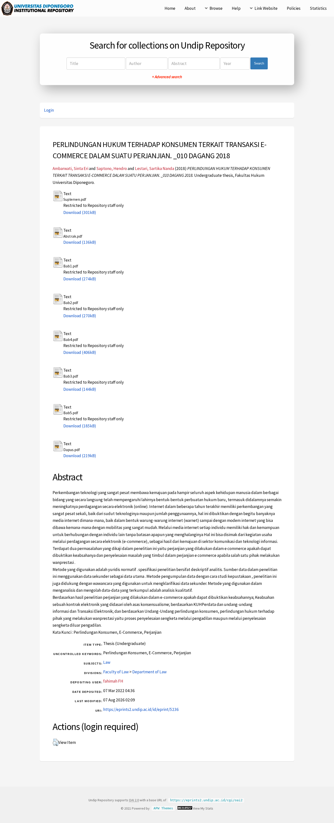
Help (236, 8)
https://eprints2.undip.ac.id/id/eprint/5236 (141, 709)
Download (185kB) (79, 426)
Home (170, 8)
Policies (294, 8)
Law (106, 662)
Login (49, 110)
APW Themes (163, 808)
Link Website (266, 8)
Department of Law (149, 672)
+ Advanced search (167, 76)
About (190, 8)
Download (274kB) (79, 279)
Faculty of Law (116, 672)
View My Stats (203, 808)
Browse (216, 8)
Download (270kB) (79, 315)
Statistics (318, 8)
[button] (55, 742)
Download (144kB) (79, 389)
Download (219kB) (79, 455)
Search (259, 63)
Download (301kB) (79, 212)
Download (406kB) (79, 352)
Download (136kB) (79, 242)
